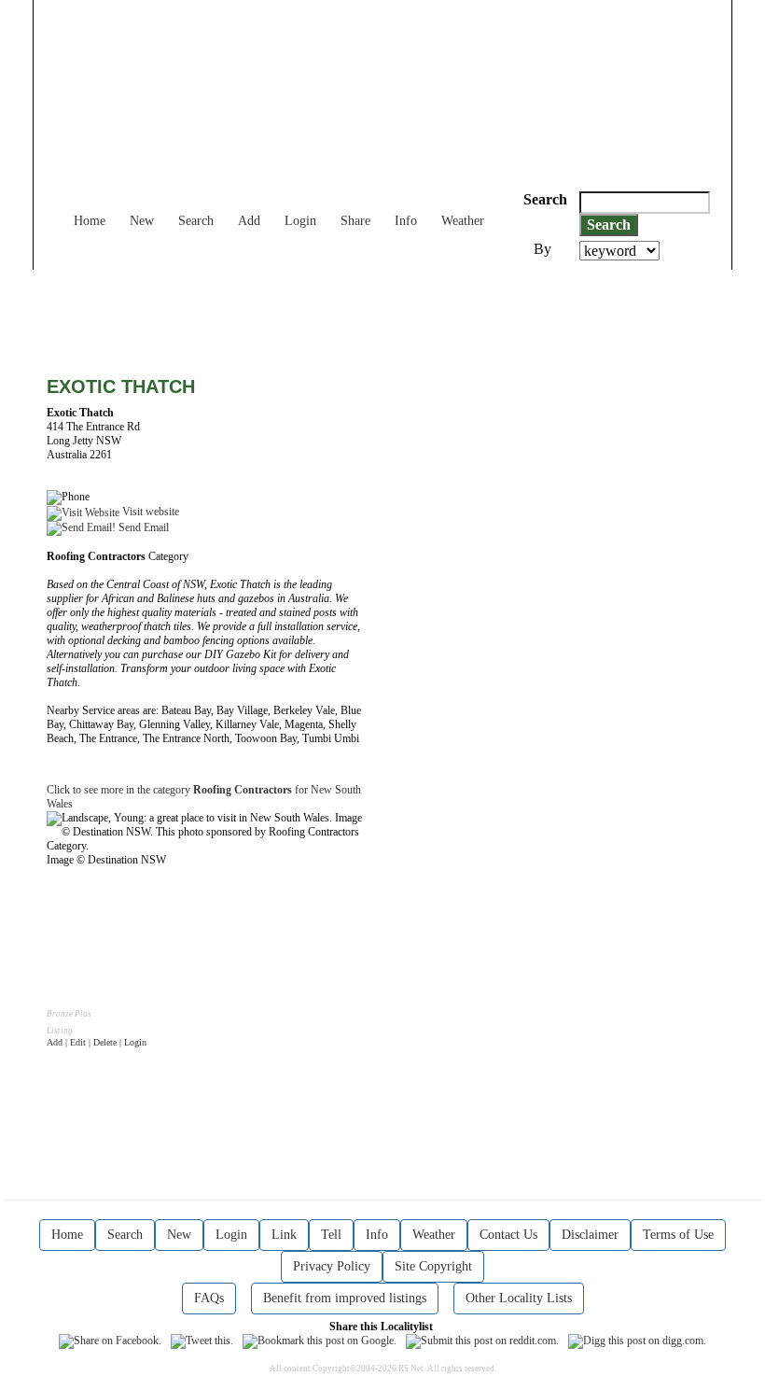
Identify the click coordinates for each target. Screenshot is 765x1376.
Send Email (142, 527)
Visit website (149, 511)
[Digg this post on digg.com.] (637, 1340)
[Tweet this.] (202, 1340)
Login (300, 221)
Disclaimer (590, 1235)
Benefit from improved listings (344, 1298)
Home (89, 221)
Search (196, 221)
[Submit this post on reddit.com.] (482, 1340)
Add (249, 221)
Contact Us (508, 1235)
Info (406, 221)
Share (355, 221)
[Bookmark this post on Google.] (319, 1340)
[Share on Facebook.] (110, 1340)
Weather (462, 221)
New (142, 221)
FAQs (209, 1298)
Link (284, 1235)
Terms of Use (678, 1235)
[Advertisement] (386, 312)
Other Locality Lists (519, 1298)
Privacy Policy (331, 1266)
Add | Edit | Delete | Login (96, 1042)
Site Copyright (433, 1266)
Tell (331, 1235)
